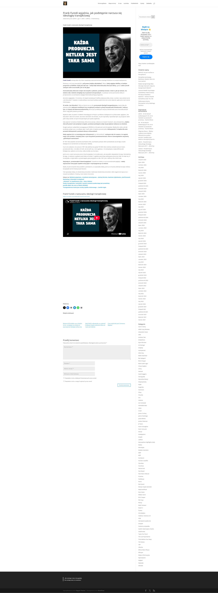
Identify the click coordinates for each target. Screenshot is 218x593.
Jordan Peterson (142, 421)
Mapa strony (112, 3)
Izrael (140, 411)
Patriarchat (141, 468)
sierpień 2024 (142, 222)
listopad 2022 (142, 278)
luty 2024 (141, 238)
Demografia (141, 376)
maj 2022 (141, 293)
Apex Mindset (142, 342)
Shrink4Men (141, 513)
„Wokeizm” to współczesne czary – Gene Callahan (77, 181)
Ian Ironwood (142, 403)
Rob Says (140, 500)
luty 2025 (141, 207)
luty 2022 (141, 301)
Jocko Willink (141, 418)
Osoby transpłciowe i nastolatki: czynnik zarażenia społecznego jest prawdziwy (86, 183)
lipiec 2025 (141, 194)
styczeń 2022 (142, 304)
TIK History (141, 542)
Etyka (139, 384)
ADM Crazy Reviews (144, 329)
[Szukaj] (153, 16)
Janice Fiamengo (143, 416)
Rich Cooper (141, 497)
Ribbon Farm (142, 495)
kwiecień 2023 (142, 264)
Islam (139, 408)
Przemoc (140, 476)
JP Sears (140, 424)
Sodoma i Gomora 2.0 (144, 516)
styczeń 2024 (142, 241)
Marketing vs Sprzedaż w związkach (73, 179)
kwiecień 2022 (142, 296)
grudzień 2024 (142, 212)
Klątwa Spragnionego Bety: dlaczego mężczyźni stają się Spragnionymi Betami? (146, 86)
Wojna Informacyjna (144, 555)
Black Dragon (142, 361)
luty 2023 (141, 270)
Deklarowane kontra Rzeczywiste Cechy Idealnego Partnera (146, 103)
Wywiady (140, 563)
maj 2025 (141, 199)
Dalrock (140, 371)
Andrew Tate (142, 337)
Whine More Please (143, 550)
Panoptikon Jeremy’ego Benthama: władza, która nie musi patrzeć (146, 79)
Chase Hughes (142, 366)
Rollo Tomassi (142, 505)
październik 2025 (143, 186)
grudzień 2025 (142, 180)
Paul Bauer (141, 471)
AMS (139, 334)
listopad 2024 (142, 215)
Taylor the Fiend (143, 534)
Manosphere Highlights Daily (146, 442)
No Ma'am (141, 458)
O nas (120, 3)
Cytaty (142, 3)
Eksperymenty (142, 382)
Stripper (140, 523)
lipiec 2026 (141, 162)
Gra (139, 397)
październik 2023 (143, 249)
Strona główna (102, 3)
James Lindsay (142, 413)
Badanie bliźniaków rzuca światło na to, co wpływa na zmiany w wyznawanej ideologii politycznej (72, 325)
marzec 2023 (142, 267)
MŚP (139, 455)
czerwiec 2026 (142, 165)
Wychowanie (142, 558)
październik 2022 (143, 280)
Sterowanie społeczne (144, 521)
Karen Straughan (143, 426)
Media (140, 445)
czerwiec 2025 (142, 196)
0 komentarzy (95, 18)
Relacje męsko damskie (145, 487)
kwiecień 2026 (142, 170)
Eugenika (141, 387)
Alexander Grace (143, 332)
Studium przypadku (144, 526)
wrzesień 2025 (142, 188)
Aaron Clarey (142, 327)
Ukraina (140, 547)
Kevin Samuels (142, 429)
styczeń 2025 (142, 209)
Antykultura (141, 340)
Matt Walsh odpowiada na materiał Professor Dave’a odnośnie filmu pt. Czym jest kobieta (95, 325)
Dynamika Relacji (143, 379)
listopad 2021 (142, 309)
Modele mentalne (143, 450)
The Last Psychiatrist (144, 537)
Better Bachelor (142, 355)
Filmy (139, 392)
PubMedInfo (134, 3)
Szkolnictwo (141, 531)
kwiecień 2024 (142, 233)
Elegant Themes (80, 590)
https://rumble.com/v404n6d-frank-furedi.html (76, 196)
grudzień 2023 (142, 243)
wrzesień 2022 (142, 283)
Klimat (140, 432)
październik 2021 (143, 312)
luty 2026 (141, 175)
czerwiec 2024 (142, 228)
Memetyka (141, 447)
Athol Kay (141, 353)
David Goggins (142, 374)
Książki (140, 437)
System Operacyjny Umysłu (146, 529)
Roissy (140, 502)
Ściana (140, 510)
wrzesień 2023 (142, 251)
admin (75, 18)
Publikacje (141, 479)
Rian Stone (141, 492)
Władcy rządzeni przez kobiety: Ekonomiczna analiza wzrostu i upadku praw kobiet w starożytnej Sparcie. (146, 135)
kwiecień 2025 (142, 201)
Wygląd (140, 560)
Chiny (140, 369)
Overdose (141, 466)
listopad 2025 (142, 183)
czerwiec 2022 (142, 291)
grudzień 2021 (142, 306)
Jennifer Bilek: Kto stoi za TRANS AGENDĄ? (75, 185)
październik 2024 (143, 217)
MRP (139, 453)
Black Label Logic (143, 363)
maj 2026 (141, 167)
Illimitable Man (142, 405)
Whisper (140, 552)
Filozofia (140, 395)
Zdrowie (140, 565)
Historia (140, 400)
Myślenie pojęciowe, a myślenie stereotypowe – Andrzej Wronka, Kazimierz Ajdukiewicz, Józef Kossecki (100, 177)
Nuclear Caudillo (143, 460)
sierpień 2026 (142, 159)
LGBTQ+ (88, 18)
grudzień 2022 (142, 275)
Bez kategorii (142, 358)
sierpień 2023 (142, 254)
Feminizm (141, 390)
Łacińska (126, 3)
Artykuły (140, 348)
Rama (140, 481)
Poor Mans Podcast (143, 474)
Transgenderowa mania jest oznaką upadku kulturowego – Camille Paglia (84, 187)
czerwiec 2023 (142, 259)
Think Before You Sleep (145, 539)
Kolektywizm (141, 434)
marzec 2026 (142, 173)
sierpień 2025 (142, 191)
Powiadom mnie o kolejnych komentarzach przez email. (81, 378)
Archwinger (141, 345)
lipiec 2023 (141, 257)
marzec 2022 (142, 299)
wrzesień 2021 (142, 314)
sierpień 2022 (142, 285)
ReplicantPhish (142, 489)
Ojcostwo (141, 463)
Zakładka (149, 3)
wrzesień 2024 (142, 220)
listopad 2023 (142, 246)
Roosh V (140, 508)
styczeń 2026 (142, 178)
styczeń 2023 (142, 272)
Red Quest (141, 484)
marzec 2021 (142, 320)
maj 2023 (141, 262)
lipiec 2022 (141, 288)
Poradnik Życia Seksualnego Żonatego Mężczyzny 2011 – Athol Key (146, 144)
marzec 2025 (142, 204)
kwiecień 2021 (142, 317)
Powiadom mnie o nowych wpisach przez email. (78, 381)
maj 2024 (141, 230)
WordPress (101, 590)
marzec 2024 (142, 236)
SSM (139, 518)
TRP (139, 544)
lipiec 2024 (141, 225)
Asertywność (142, 350)
